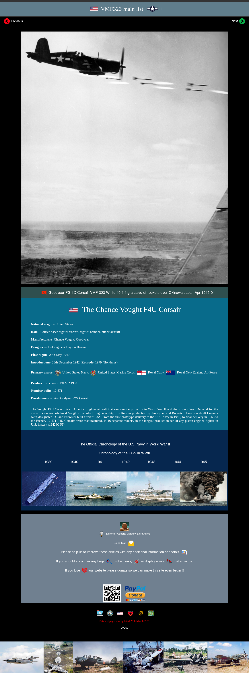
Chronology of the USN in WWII (124, 452)
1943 (150, 461)
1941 (99, 461)
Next (235, 21)
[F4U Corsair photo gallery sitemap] (99, 614)
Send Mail (120, 543)
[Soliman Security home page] (129, 614)
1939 (47, 461)
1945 (202, 461)
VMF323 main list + (131, 9)
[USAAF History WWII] (119, 614)
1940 (73, 461)
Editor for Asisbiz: (127, 533)
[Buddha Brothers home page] (140, 614)
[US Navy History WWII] (109, 614)
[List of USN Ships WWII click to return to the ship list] (124, 489)
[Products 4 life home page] (150, 614)
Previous (17, 21)
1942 (124, 461)
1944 (176, 461)
